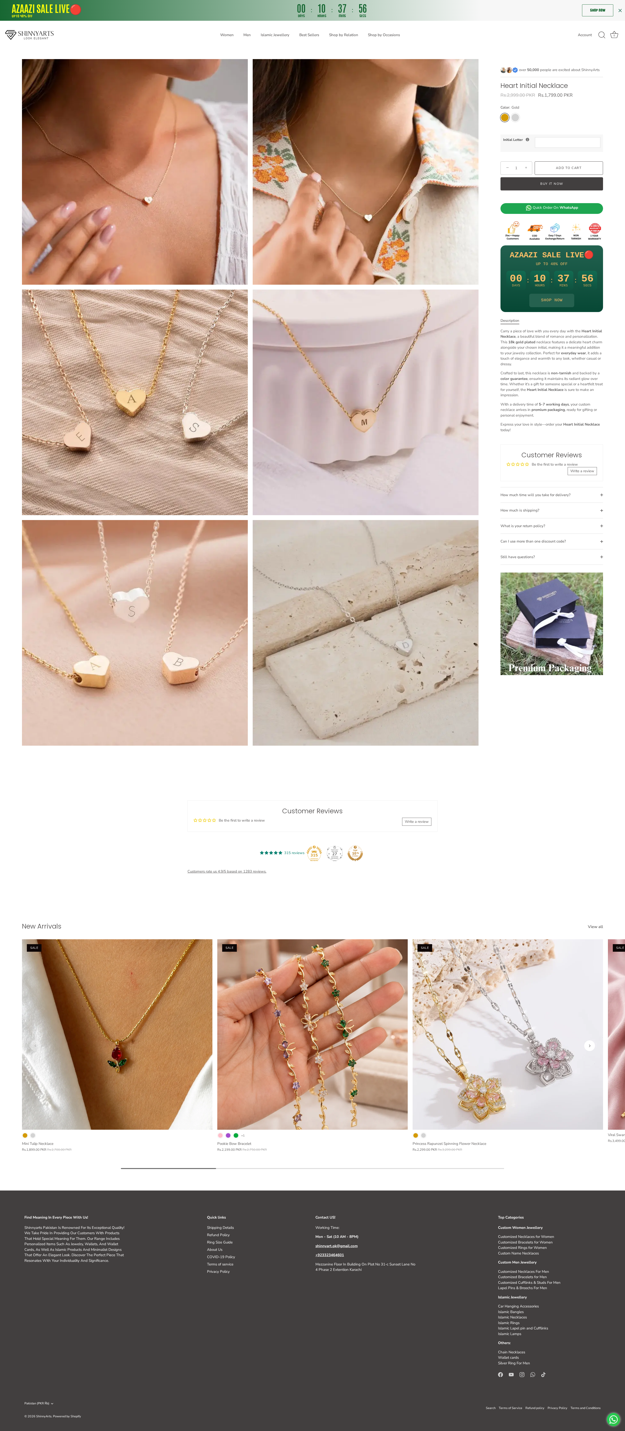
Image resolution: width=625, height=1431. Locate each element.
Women (227, 34)
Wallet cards (508, 1357)
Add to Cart (569, 168)
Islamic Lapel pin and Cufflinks (523, 1328)
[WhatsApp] (532, 1374)
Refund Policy (218, 1235)
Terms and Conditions (586, 1408)
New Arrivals (42, 926)
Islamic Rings (509, 1322)
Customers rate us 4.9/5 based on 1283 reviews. (227, 871)
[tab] (512, 321)
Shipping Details (220, 1227)
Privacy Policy (218, 1271)
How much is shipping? (519, 510)
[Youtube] (511, 1374)
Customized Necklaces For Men (523, 1271)
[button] (35, 1045)
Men (247, 34)
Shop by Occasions (384, 34)
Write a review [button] (582, 471)
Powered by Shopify (67, 1416)
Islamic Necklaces (512, 1317)
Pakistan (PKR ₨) (36, 1404)
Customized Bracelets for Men (522, 1276)
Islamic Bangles (511, 1311)
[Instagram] (522, 1374)
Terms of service (220, 1264)
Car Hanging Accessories (518, 1306)
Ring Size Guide (220, 1242)
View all (595, 927)
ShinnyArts (44, 1416)
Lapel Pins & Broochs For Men (522, 1287)
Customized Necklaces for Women (526, 1236)
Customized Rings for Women (522, 1247)
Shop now (597, 10)
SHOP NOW (551, 300)
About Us (214, 1249)
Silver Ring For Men (514, 1363)
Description (509, 320)
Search (491, 1408)
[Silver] (33, 1135)
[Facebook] (500, 1374)
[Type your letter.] (527, 139)
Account (585, 34)
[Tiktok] (543, 1374)
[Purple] (228, 1135)
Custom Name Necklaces (518, 1253)
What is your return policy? (522, 525)
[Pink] (220, 1135)
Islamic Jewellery (275, 34)
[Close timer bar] (620, 10)
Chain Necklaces (511, 1352)
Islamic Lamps (509, 1333)
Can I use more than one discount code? (533, 541)
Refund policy (534, 1408)
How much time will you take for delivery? (535, 494)
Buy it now (551, 183)
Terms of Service (510, 1408)
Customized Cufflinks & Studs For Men (529, 1282)
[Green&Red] (236, 1135)
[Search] (601, 35)
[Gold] (25, 1135)
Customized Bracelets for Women (525, 1242)
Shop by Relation (343, 34)
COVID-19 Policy (221, 1256)
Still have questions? (517, 556)
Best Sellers (309, 34)
